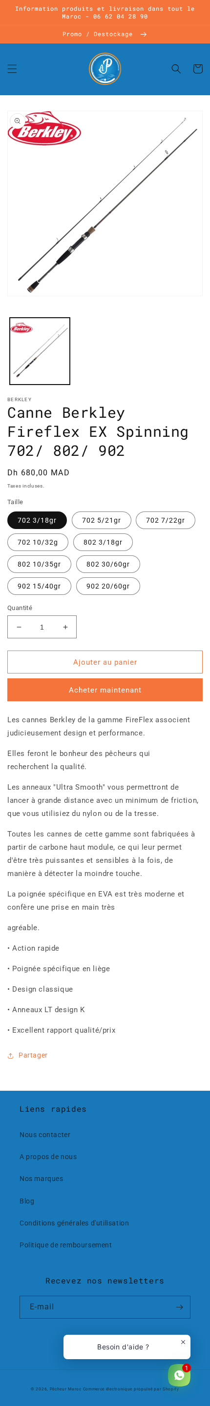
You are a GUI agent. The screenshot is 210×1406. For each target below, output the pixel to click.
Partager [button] (33, 1055)
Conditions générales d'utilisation (74, 1223)
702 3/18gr (37, 520)
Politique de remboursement (66, 1245)
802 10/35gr (39, 564)
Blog (27, 1201)
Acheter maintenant (105, 690)
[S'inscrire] (179, 1307)
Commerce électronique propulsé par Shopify (131, 1388)
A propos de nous (48, 1157)
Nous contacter (45, 1135)
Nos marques (41, 1178)
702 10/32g (38, 542)
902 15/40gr (39, 586)
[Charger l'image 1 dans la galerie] (40, 351)
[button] (12, 69)
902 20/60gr (108, 586)
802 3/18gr (103, 542)
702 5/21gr (101, 520)
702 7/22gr (165, 520)
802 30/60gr (108, 564)
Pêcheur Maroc (66, 1388)
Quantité (19, 607)
